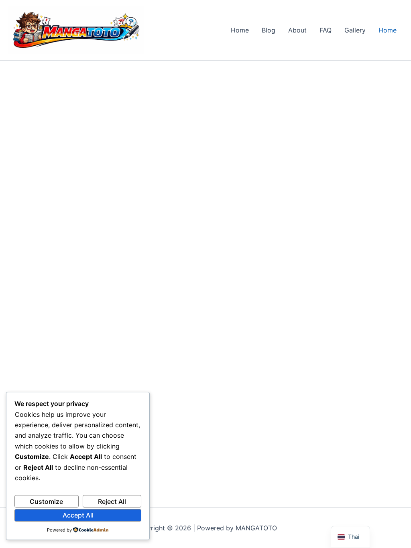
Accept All (78, 515)
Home (240, 30)
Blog (268, 30)
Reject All (112, 501)
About (297, 30)
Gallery (355, 30)
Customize (46, 501)
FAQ (325, 30)
